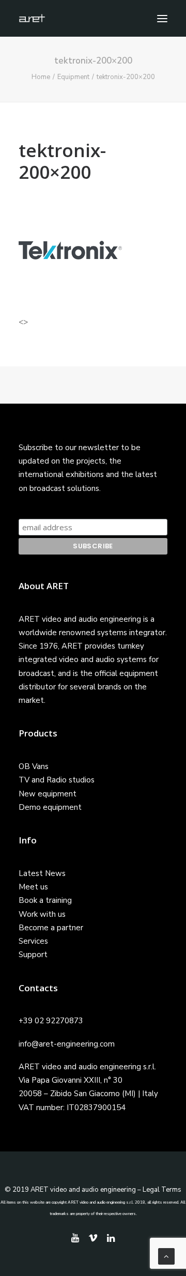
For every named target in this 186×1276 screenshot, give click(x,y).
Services (33, 941)
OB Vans (34, 766)
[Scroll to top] (166, 1256)
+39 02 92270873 (51, 1021)
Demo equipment (50, 807)
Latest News (42, 873)
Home (41, 77)
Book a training (45, 900)
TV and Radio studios (57, 780)
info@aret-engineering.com (67, 1044)
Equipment (73, 77)
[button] (162, 18)
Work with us (42, 914)
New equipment (47, 794)
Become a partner (51, 928)
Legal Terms (162, 1189)
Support (33, 954)
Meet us (33, 887)
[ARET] (32, 18)
